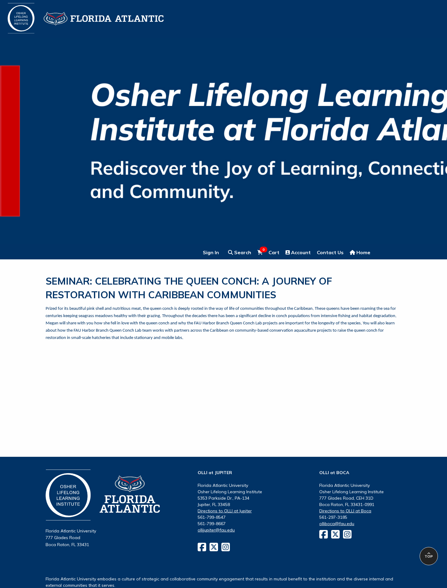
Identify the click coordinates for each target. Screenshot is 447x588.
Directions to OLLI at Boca (345, 511)
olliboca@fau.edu (336, 523)
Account (300, 252)
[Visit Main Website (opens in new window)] (78, 15)
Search (242, 252)
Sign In (211, 252)
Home (362, 252)
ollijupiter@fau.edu (216, 530)
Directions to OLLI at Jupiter (225, 511)
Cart (270, 252)
